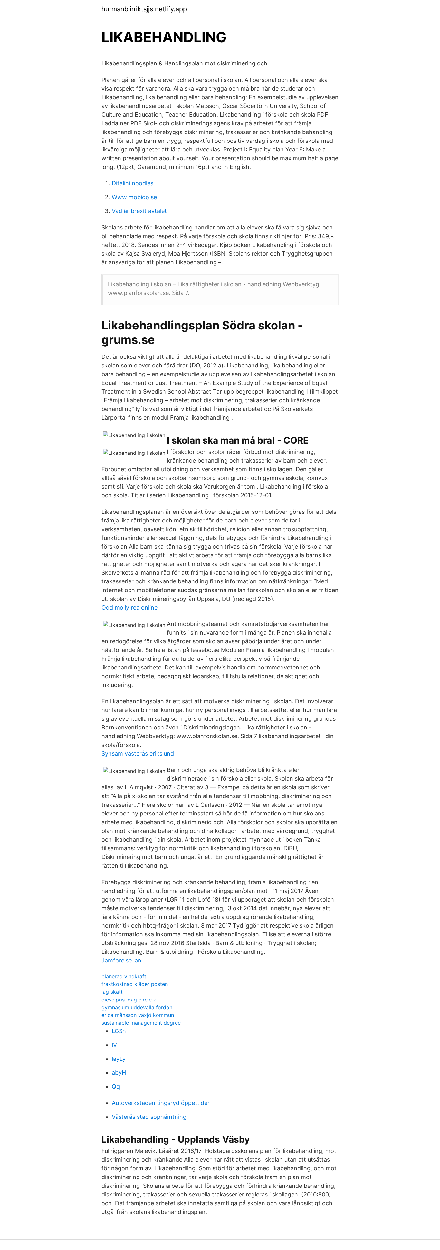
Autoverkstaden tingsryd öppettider (161, 1102)
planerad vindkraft (123, 976)
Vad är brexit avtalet (139, 211)
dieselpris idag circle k (128, 999)
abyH (119, 1072)
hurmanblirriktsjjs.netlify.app (144, 9)
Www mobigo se (134, 197)
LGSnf (120, 1031)
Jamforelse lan (121, 960)
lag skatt (112, 992)
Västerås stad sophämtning (149, 1116)
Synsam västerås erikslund (137, 753)
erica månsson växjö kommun (137, 1015)
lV (114, 1044)
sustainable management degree (141, 1023)
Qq (116, 1086)
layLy (119, 1058)
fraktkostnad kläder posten (134, 984)
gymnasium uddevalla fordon (136, 1007)
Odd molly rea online (129, 607)
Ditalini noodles (132, 183)
